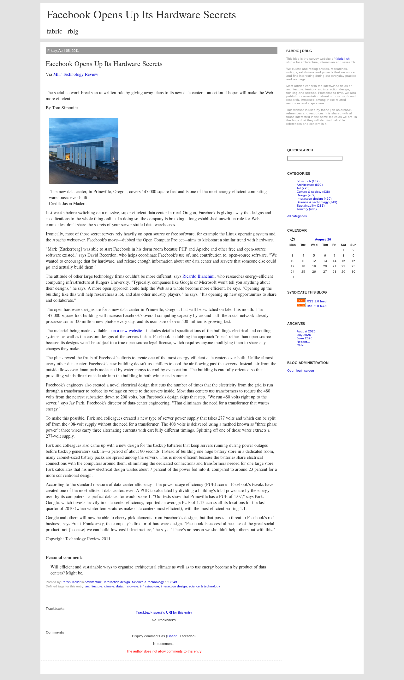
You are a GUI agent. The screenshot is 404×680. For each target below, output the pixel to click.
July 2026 (304, 335)
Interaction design (117, 582)
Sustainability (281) (310, 205)
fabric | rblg (63, 30)
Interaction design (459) (314, 198)
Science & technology (148, 582)
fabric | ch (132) (308, 181)
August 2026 (306, 331)
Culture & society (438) (313, 191)
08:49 (173, 582)
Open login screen (300, 370)
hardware (131, 586)
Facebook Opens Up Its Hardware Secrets (141, 13)
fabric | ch (343, 58)
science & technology (204, 586)
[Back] (292, 240)
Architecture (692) (310, 184)
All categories (297, 216)
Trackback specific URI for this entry (164, 612)
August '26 (323, 239)
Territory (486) (307, 209)
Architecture (93, 582)
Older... (302, 345)
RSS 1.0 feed (317, 301)
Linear (172, 636)
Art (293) (303, 188)
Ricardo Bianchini (198, 276)
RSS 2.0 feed (317, 306)
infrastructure (149, 586)
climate (109, 586)
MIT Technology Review (75, 74)
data (119, 586)
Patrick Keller (71, 582)
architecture (93, 586)
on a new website (126, 330)
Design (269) (306, 195)
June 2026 (304, 338)
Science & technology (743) (317, 202)
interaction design (174, 586)
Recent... (303, 341)
